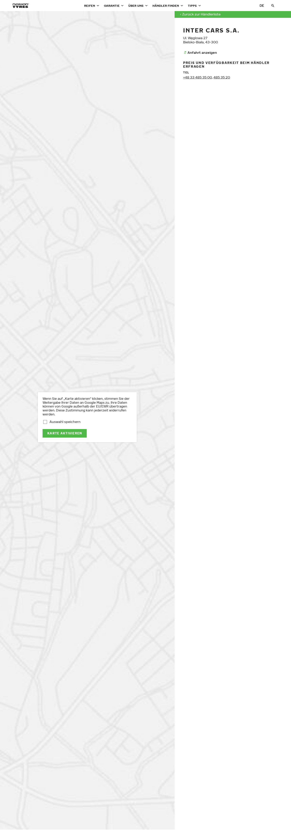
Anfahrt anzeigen (202, 52)
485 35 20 (221, 77)
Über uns (136, 5)
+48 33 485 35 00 (197, 77)
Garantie (112, 5)
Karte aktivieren (64, 433)
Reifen (89, 5)
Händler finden (165, 5)
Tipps (192, 5)
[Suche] (272, 5)
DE (262, 5)
